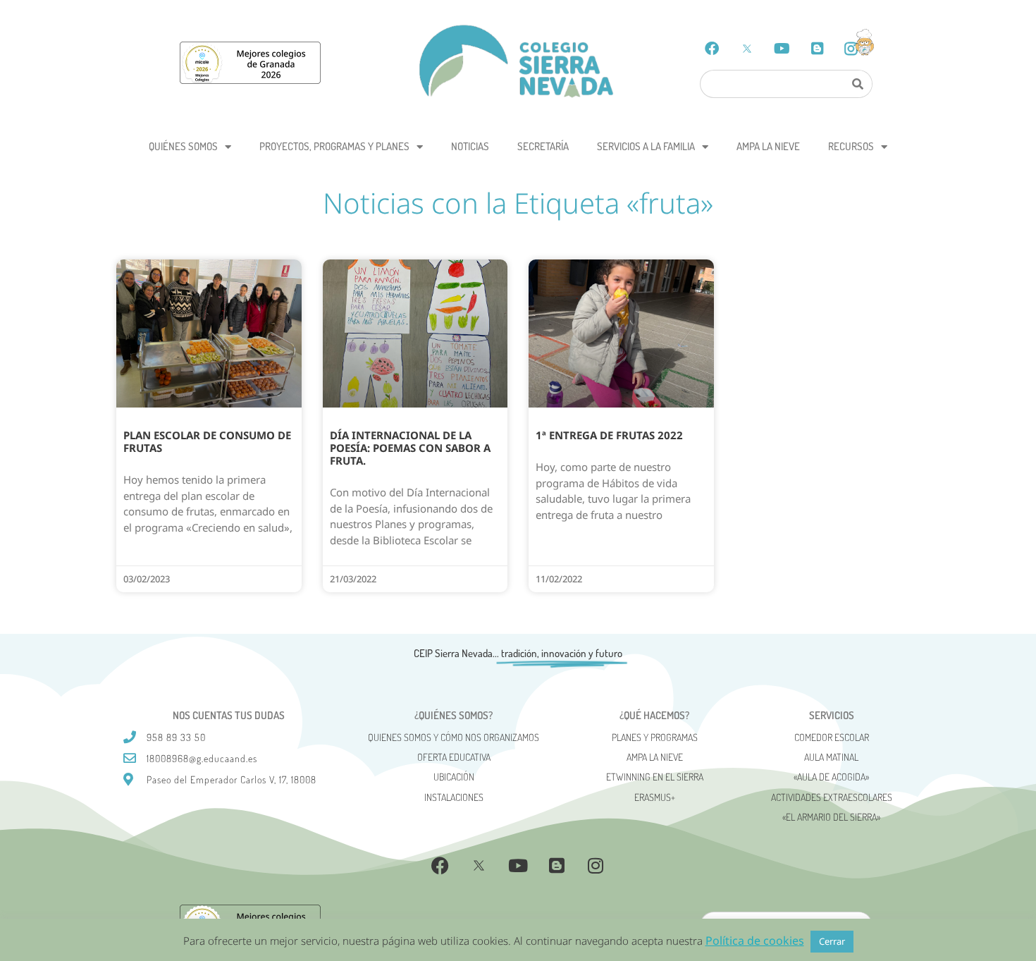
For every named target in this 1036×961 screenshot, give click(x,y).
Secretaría (543, 146)
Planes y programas (655, 737)
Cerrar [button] (832, 941)
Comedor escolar (831, 737)
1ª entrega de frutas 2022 (609, 435)
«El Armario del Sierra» (831, 817)
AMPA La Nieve (768, 146)
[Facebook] (712, 49)
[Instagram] (595, 865)
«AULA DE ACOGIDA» (831, 777)
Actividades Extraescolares (831, 797)
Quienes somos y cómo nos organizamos (453, 737)
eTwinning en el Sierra (654, 777)
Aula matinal (831, 757)
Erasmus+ (654, 797)
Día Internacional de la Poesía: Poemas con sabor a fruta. (410, 447)
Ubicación (453, 777)
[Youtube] (782, 49)
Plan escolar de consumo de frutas (207, 441)
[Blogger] (817, 49)
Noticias (470, 146)
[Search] (857, 84)
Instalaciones (453, 797)
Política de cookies (754, 940)
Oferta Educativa (454, 757)
